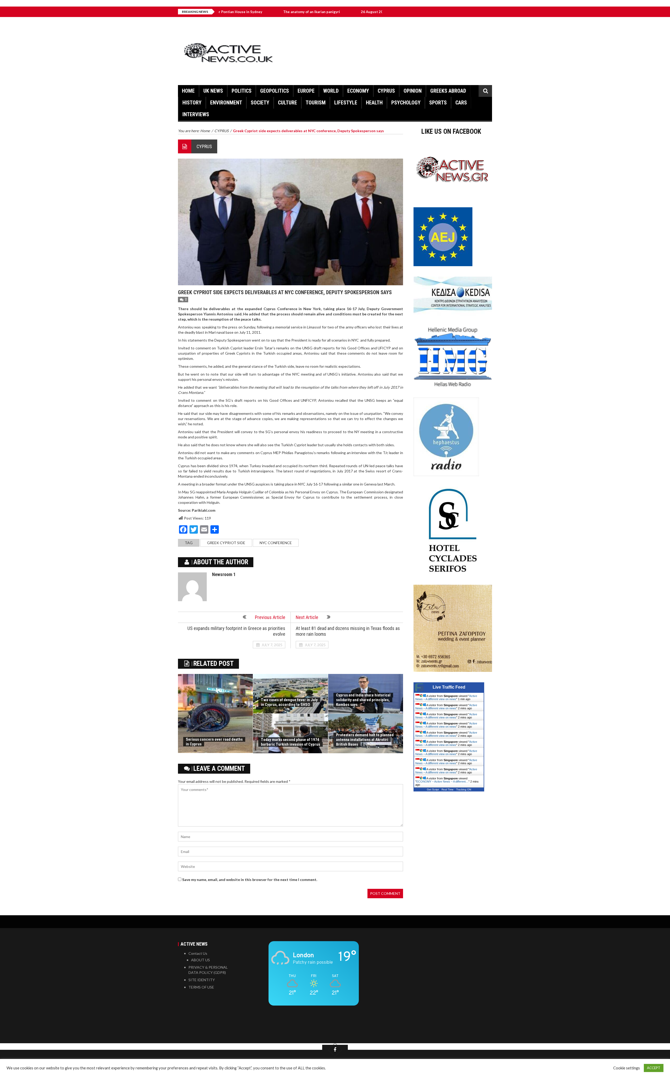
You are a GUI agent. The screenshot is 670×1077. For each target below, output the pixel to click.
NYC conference (276, 542)
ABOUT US (200, 960)
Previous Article (270, 617)
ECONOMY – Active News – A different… (442, 781)
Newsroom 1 (224, 574)
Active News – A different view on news (446, 697)
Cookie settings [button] (626, 1068)
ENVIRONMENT (226, 102)
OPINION (413, 91)
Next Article (307, 617)
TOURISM (316, 102)
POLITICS (242, 91)
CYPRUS (386, 91)
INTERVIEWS (195, 114)
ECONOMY (358, 91)
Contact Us (197, 953)
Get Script (433, 789)
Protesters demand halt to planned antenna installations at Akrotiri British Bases (365, 740)
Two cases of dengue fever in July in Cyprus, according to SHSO (289, 702)
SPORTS (438, 102)
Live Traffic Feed (449, 687)
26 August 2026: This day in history (340, 12)
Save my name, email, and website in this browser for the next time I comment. (249, 879)
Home (188, 91)
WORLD (331, 91)
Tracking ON (463, 789)
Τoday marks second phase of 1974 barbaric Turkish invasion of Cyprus (290, 742)
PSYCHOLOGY (406, 102)
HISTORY (192, 102)
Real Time (448, 789)
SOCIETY (260, 102)
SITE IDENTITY (201, 980)
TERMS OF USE (201, 987)
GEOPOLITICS (274, 91)
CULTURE (287, 102)
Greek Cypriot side (226, 542)
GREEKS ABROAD (448, 91)
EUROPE (306, 91)
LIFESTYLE (345, 102)
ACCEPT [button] (653, 1068)
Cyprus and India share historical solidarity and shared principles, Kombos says (363, 700)
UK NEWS (213, 91)
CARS (461, 102)
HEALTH (374, 102)
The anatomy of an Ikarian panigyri (261, 12)
